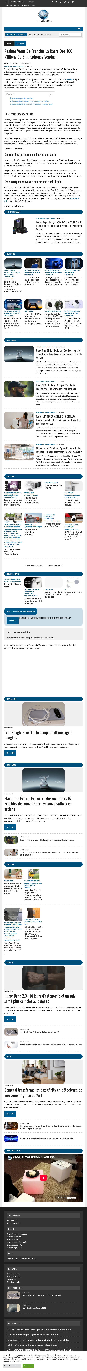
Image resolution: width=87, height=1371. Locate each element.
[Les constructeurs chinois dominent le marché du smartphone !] (54, 586)
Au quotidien (9, 525)
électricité (8, 495)
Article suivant (53, 565)
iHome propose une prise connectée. (53, 486)
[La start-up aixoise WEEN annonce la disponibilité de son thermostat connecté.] (74, 521)
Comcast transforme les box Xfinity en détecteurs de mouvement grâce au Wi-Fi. (43, 1092)
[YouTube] (68, 1)
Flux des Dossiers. (14, 1237)
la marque (69, 79)
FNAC (33, 5)
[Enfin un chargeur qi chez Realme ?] (74, 586)
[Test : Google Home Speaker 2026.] (13, 1310)
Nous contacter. (13, 1274)
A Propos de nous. (14, 1276)
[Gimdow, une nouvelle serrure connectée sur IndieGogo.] (74, 489)
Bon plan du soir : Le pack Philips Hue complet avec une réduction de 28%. (13, 502)
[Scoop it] (81, 1)
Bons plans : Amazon (12, 5)
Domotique (8, 493)
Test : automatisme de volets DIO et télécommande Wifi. (12, 552)
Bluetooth (8, 272)
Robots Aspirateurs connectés (10, 936)
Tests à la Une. (11, 699)
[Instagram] (60, 1)
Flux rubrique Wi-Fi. (15, 1248)
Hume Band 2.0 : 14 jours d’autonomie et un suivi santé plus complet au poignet (40, 998)
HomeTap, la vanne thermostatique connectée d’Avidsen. (31, 500)
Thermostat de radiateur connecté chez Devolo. (53, 524)
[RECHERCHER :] (70, 34)
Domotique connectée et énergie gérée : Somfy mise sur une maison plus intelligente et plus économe (13, 888)
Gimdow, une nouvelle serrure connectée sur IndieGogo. (72, 502)
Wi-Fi (15, 497)
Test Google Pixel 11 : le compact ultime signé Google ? (37, 734)
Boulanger (25, 5)
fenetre (17, 527)
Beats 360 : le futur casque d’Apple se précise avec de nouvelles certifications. (56, 387)
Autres (18, 525)
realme (15, 63)
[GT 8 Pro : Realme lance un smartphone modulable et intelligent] (33, 586)
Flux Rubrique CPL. (14, 1245)
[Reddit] (64, 1)
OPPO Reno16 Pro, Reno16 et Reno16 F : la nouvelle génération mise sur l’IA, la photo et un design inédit (73, 323)
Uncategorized (50, 521)
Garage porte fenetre (12, 529)
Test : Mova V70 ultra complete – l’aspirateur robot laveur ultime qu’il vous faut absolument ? (12, 946)
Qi (65, 589)
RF (18, 544)
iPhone (7, 531)
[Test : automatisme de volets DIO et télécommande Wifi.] (13, 521)
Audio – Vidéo (11, 340)
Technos (31, 2)
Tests (6, 546)
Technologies (9, 940)
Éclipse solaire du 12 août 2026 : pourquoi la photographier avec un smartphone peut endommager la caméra (33, 319)
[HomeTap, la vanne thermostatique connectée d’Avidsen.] (33, 489)
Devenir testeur (13, 1223)
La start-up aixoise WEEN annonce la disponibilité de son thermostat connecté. (73, 535)
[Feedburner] (77, 1)
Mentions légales (14, 1282)
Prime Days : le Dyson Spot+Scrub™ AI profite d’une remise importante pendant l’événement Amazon (59, 225)
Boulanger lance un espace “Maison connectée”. (30, 532)
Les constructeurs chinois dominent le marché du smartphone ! (54, 594)
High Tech (17, 923)
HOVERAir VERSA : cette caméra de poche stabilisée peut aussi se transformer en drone (51, 1044)
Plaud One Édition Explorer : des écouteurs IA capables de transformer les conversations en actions (13, 286)
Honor (7, 274)
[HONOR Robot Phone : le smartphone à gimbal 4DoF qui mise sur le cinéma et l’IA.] (33, 267)
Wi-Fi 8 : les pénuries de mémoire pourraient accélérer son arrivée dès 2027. (47, 1138)
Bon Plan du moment (13, 212)
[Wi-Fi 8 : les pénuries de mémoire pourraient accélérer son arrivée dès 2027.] (11, 1141)
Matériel (13, 531)
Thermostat (29, 493)
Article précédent (34, 565)
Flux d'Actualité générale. (17, 1234)
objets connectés (11, 533)
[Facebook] (52, 1)
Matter (39, 922)
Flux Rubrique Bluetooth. (17, 1242)
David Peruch (18, 66)
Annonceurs (12, 1279)
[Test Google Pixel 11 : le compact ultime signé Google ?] (43, 724)
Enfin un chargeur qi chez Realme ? (73, 593)
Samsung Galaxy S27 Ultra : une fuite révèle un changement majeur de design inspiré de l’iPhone (53, 281)
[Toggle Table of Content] (49, 95)
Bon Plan (17, 493)
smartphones (25, 63)
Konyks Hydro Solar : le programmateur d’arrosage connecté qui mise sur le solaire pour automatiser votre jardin (33, 895)
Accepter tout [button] (28, 1366)
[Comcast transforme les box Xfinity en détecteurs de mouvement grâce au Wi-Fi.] (43, 1082)
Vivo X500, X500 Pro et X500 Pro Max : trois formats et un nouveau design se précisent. (73, 281)
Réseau (9, 1056)
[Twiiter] (56, 1)
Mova (14, 925)
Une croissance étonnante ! (22, 98)
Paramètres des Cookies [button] (12, 1366)
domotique (10, 476)
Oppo (77, 313)
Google (18, 313)
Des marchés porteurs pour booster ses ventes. (30, 101)
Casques (17, 272)
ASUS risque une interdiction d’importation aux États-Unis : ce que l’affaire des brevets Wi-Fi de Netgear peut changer (50, 1127)
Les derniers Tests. (15, 1288)
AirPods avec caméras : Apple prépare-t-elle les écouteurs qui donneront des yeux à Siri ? (59, 450)
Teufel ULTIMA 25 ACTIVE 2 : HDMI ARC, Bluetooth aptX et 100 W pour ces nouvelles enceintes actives (58, 419)
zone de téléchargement (17, 2)
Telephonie (8, 279)
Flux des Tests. (13, 1239)
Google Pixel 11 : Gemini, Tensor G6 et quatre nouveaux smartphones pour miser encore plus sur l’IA (12, 323)
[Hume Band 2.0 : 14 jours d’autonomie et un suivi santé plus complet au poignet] (43, 988)
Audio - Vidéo (9, 270)
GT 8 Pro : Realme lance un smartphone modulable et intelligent (33, 601)
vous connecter (22, 637)
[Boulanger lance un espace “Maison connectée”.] (33, 521)
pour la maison (10, 535)
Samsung (58, 272)
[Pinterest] (73, 1)
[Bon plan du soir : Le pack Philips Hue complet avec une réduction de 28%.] (13, 489)
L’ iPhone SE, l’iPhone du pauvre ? (12, 585)
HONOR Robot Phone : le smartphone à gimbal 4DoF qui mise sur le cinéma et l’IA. (32, 281)
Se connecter (12, 1220)
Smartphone (11, 254)
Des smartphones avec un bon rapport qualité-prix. (32, 104)
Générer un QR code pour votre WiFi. (21, 1258)
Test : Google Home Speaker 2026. (34, 1308)
